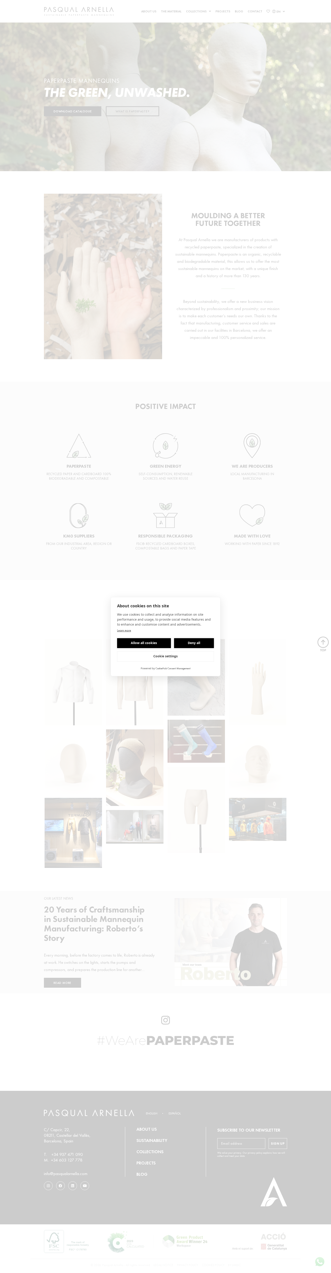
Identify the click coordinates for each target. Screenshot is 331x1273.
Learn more (124, 630)
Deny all (194, 643)
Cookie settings (165, 656)
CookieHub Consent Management (173, 668)
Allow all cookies (144, 643)
